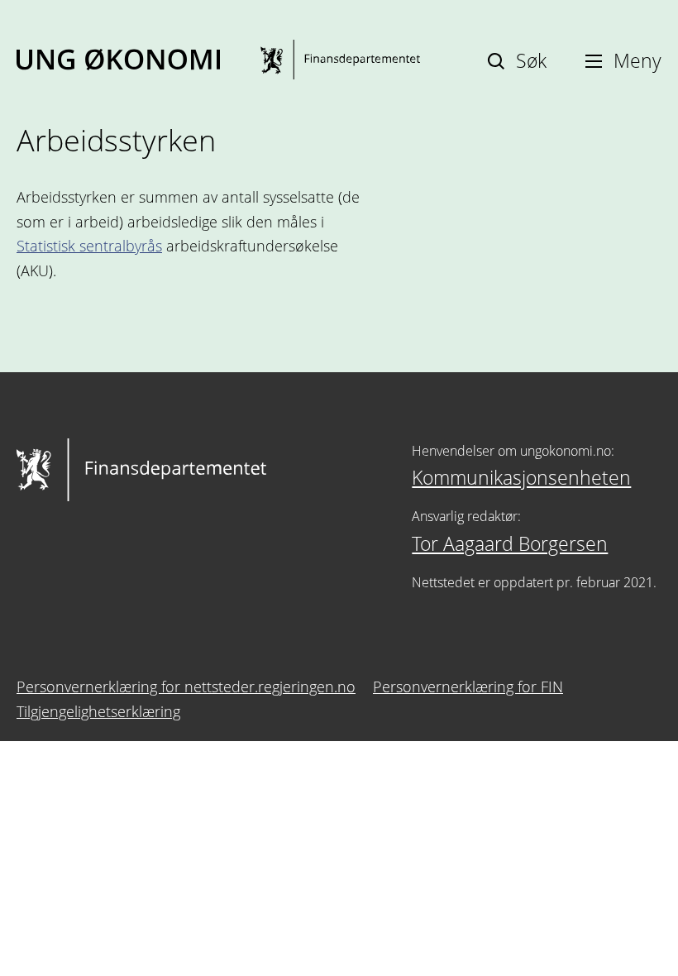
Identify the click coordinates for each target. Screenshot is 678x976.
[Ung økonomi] (218, 59)
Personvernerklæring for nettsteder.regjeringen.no (186, 686)
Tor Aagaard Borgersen (510, 543)
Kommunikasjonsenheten (521, 477)
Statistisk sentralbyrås (89, 246)
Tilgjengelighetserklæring (98, 711)
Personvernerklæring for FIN (468, 686)
